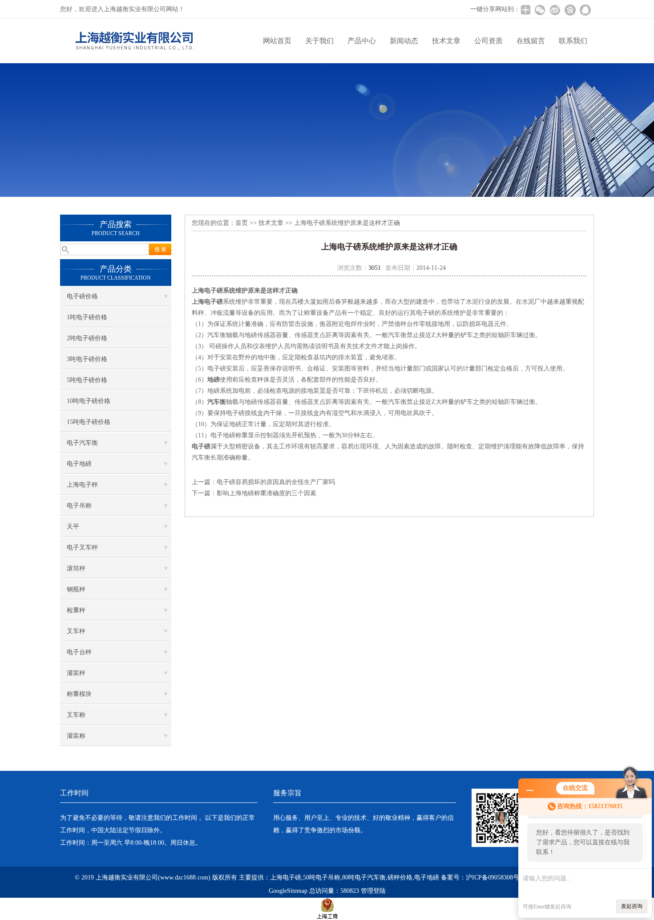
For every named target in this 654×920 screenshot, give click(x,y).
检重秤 (76, 610)
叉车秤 (76, 631)
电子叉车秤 (82, 547)
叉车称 (76, 715)
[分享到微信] (539, 10)
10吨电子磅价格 (88, 401)
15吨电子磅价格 (88, 422)
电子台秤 (79, 652)
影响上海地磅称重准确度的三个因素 (266, 493)
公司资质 (488, 41)
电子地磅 (79, 463)
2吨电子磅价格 (87, 338)
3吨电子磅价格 (87, 359)
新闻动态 (404, 41)
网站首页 (277, 41)
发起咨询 (631, 906)
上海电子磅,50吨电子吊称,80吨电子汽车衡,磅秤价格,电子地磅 (354, 877)
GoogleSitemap (288, 890)
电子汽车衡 (82, 443)
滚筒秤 (76, 568)
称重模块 (79, 694)
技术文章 (446, 41)
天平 (73, 526)
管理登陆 (373, 890)
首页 (241, 223)
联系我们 (573, 41)
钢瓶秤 (76, 589)
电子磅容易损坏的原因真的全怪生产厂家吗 (276, 482)
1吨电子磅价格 (87, 317)
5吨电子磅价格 (87, 380)
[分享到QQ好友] (585, 10)
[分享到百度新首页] (570, 10)
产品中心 (361, 41)
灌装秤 (76, 673)
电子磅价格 (82, 296)
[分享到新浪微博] (555, 10)
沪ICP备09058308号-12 (497, 877)
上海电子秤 (82, 484)
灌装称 (76, 736)
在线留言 (531, 41)
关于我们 (319, 41)
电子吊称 (79, 505)
